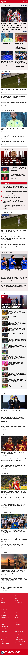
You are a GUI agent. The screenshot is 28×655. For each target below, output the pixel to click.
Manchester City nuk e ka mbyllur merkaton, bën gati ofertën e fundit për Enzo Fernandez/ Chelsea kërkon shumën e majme (14, 281)
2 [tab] (2, 33)
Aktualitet (3, 604)
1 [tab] (1, 33)
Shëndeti (17, 622)
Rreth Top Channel (19, 636)
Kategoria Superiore (9, 113)
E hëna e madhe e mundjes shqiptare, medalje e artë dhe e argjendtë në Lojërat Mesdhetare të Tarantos (14, 209)
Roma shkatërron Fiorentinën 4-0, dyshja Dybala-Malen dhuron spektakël (13, 456)
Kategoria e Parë (7, 152)
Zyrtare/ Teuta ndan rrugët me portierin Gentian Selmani (13, 132)
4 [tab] (4, 33)
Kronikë (2, 602)
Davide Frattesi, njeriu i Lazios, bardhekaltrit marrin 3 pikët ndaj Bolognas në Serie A (13, 469)
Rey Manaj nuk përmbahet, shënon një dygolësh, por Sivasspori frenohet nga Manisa (14, 99)
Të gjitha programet (5, 645)
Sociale (2, 607)
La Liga (4, 395)
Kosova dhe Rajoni (18, 604)
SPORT (5, 1)
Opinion (16, 600)
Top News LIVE (4, 611)
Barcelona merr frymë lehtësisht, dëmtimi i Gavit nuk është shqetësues (13, 430)
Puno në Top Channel (19, 641)
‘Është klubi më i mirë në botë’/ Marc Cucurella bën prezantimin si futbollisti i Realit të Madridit (13, 414)
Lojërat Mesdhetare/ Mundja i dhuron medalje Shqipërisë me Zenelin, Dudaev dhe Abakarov (12, 548)
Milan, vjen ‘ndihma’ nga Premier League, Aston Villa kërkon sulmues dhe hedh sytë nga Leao (14, 462)
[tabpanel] (14, 20)
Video (4, 295)
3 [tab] (3, 33)
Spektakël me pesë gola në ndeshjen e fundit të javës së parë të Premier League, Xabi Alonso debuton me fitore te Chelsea (13, 273)
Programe (4, 633)
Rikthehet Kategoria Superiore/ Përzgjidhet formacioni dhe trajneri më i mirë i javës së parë (13, 138)
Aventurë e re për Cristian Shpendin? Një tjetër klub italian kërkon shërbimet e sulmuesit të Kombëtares (14, 106)
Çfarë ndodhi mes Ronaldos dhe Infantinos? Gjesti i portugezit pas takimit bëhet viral (15, 198)
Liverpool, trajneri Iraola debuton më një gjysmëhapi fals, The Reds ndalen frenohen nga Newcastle (14, 289)
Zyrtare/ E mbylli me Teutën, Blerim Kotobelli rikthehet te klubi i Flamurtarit (18, 178)
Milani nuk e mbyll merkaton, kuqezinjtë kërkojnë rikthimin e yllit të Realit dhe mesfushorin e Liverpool (15, 203)
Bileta (16, 637)
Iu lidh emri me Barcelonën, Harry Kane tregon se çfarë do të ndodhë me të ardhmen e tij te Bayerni (13, 495)
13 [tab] (12, 33)
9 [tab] (8, 33)
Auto (16, 607)
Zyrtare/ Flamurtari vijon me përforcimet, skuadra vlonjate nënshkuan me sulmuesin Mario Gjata (13, 163)
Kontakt (16, 639)
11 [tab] (10, 33)
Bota (16, 598)
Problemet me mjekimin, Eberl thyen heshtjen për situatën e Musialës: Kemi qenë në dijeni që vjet (13, 508)
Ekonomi (3, 606)
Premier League (7, 255)
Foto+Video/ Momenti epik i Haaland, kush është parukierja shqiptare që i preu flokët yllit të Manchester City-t (13, 590)
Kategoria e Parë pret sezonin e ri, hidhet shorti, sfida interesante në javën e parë (18, 171)
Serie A (4, 436)
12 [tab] (11, 33)
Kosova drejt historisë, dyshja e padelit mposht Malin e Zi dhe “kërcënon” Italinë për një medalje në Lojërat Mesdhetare (13, 241)
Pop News (18, 614)
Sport (3, 614)
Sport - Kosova (7, 214)
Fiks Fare (3, 641)
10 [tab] (9, 33)
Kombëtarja (6, 74)
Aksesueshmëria (18, 646)
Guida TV (3, 646)
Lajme (3, 598)
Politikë (2, 600)
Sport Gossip (6, 555)
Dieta (16, 624)
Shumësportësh (7, 514)
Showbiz (17, 617)
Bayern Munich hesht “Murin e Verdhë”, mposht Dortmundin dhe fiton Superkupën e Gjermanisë (12, 501)
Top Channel (19, 633)
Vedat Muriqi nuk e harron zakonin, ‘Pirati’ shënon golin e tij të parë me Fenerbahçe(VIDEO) (13, 248)
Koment (16, 602)
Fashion (16, 621)
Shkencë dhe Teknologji (20, 606)
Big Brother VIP (4, 636)
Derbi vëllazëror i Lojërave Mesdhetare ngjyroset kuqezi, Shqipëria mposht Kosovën (13, 93)
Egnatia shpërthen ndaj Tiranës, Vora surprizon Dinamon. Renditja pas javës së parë (12, 145)
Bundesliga (5, 475)
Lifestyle (16, 619)
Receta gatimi (18, 626)
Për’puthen (3, 637)
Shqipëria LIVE (4, 639)
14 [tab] (13, 33)
